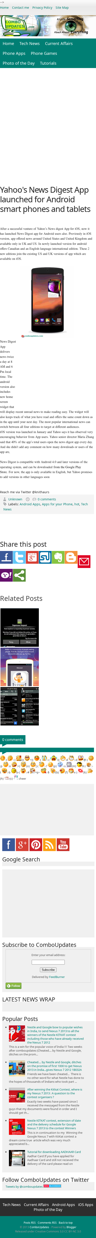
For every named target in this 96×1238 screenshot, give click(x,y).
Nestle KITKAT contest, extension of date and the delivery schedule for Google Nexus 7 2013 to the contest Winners (54, 1124)
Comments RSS (47, 1223)
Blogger (71, 1227)
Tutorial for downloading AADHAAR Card (54, 1152)
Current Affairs (59, 43)
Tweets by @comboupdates (24, 1187)
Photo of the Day (19, 63)
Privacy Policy (42, 7)
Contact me (20, 7)
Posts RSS (30, 1223)
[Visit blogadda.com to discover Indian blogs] (52, 1187)
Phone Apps (14, 53)
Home (4, 7)
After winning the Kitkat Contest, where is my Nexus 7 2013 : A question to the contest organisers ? (54, 1093)
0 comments (47, 499)
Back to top (66, 1223)
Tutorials (48, 63)
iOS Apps (85, 1204)
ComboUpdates (39, 1227)
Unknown (15, 499)
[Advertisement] (48, 126)
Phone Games (44, 53)
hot (76, 504)
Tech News (29, 43)
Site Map (62, 7)
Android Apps (30, 504)
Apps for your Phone (57, 504)
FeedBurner (57, 977)
